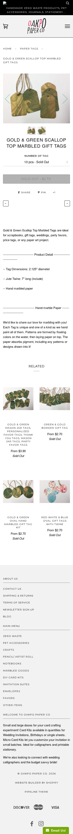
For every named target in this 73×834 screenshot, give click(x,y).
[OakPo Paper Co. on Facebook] (32, 824)
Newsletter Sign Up (18, 609)
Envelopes (11, 691)
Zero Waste (12, 636)
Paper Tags (29, 48)
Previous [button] (10, 99)
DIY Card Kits (13, 677)
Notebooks (12, 663)
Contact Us (12, 588)
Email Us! (57, 830)
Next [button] (62, 99)
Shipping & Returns (18, 595)
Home (7, 48)
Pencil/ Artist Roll (18, 656)
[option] (36, 99)
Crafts (8, 649)
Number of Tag (36, 155)
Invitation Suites (16, 684)
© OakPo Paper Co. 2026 (36, 773)
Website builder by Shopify (36, 782)
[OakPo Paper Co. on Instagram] (41, 824)
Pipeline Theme (36, 791)
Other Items (12, 705)
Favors (9, 698)
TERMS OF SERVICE (16, 602)
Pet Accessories (16, 642)
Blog (7, 616)
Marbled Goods (16, 670)
